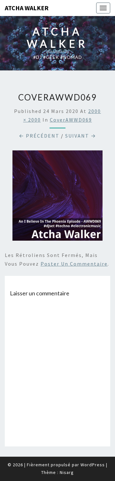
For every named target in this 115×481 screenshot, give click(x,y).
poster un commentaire (74, 264)
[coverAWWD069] (57, 197)
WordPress (92, 465)
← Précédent (39, 135)
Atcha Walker (27, 8)
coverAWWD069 (71, 119)
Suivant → (80, 135)
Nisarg (67, 472)
